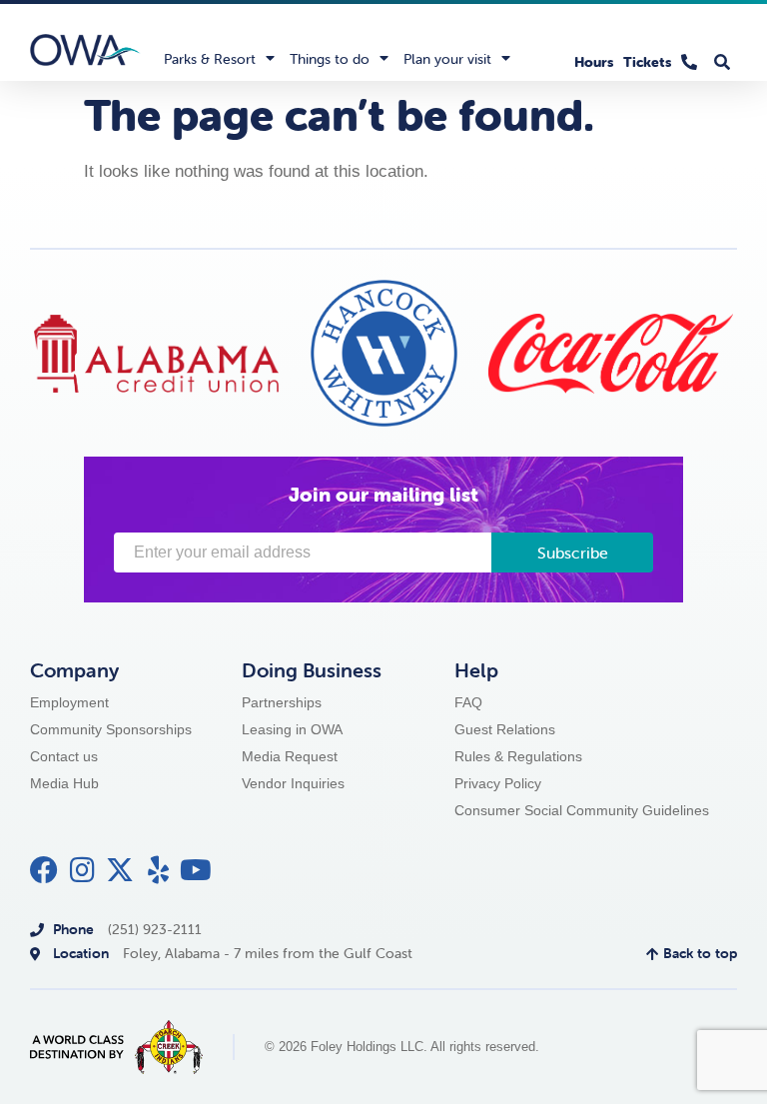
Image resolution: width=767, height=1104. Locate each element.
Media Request (290, 756)
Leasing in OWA (292, 729)
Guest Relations (504, 729)
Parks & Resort (210, 59)
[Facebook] (44, 870)
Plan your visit (447, 59)
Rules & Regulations (518, 756)
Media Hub (64, 783)
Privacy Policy (497, 783)
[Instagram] (82, 870)
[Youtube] (196, 870)
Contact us (64, 756)
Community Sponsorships (111, 729)
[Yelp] (158, 870)
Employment (69, 702)
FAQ (468, 702)
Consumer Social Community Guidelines (581, 810)
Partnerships (282, 702)
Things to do (330, 59)
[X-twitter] (120, 870)
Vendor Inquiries (293, 783)
